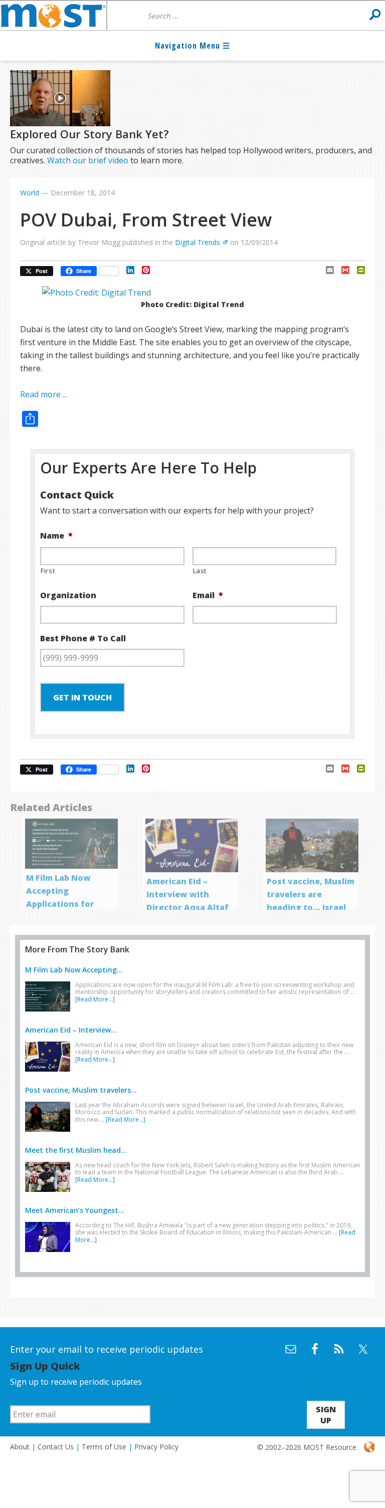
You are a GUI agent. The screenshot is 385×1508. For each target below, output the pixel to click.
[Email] (326, 270)
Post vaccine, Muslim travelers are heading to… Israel (310, 894)
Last (200, 570)
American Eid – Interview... (71, 1030)
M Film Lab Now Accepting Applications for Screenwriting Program (60, 903)
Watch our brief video (87, 160)
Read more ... (43, 394)
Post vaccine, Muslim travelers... (81, 1090)
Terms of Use (104, 1446)
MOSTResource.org (53, 15)
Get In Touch (82, 697)
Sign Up (326, 1415)
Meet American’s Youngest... (74, 1210)
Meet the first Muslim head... (76, 1150)
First (48, 570)
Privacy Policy (156, 1446)
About (20, 1446)
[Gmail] (341, 270)
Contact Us (56, 1446)
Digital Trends (197, 242)
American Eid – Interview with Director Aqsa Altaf (187, 894)
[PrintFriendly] (357, 270)
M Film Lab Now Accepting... (74, 969)
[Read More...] (95, 999)
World (29, 192)
